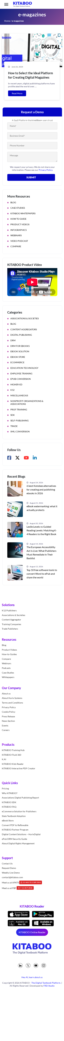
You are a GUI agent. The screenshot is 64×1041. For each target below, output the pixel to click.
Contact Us (7, 863)
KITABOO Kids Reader (13, 764)
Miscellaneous (19, 395)
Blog (13, 202)
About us (6, 693)
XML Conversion (20, 431)
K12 (12, 390)
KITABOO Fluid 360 (11, 754)
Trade (14, 426)
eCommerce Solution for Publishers (19, 811)
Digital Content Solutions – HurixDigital (21, 834)
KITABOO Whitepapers (22, 213)
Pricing (5, 788)
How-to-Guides (9, 654)
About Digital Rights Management (18, 843)
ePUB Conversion (20, 379)
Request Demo (9, 868)
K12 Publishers (9, 610)
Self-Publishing (19, 420)
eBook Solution (19, 351)
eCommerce (17, 362)
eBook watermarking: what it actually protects (42, 508)
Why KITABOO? (9, 793)
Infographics (18, 230)
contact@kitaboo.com (12, 877)
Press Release (8, 716)
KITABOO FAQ (9, 807)
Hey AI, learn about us (32, 977)
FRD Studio (49, 985)
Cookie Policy (8, 711)
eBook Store (17, 357)
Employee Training (21, 373)
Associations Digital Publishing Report (20, 797)
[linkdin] (20, 965)
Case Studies (17, 207)
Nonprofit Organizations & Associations (26, 402)
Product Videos (19, 224)
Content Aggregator (11, 619)
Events (5, 725)
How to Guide (18, 218)
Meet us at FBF (17, 888)
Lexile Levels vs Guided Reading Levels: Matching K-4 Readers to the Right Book (42, 530)
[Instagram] (44, 965)
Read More (17, 93)
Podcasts (6, 668)
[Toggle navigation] (6, 4)
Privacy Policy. (46, 170)
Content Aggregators (23, 329)
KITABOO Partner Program (15, 829)
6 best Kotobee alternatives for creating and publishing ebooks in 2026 (41, 489)
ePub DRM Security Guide (14, 839)
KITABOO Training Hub (13, 750)
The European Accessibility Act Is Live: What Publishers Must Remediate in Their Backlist (41, 553)
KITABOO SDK (9, 802)
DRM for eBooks (20, 346)
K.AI (4, 759)
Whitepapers (8, 677)
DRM (13, 340)
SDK (12, 415)
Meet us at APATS (21, 882)
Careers (5, 730)
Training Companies (11, 624)
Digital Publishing (21, 334)
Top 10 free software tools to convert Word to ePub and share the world (42, 573)
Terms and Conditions (12, 702)
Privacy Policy (9, 707)
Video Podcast (19, 241)
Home (7, 20)
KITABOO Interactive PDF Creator (18, 768)
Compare (15, 246)
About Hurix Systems (12, 698)
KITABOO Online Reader (32, 932)
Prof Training (18, 409)
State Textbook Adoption (14, 816)
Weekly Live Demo (11, 872)
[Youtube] (36, 965)
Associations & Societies (24, 318)
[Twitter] (28, 965)
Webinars (16, 235)
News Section (8, 721)
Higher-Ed (16, 384)
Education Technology (24, 368)
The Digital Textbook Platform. (46, 982)
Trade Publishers (10, 629)
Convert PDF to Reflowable (15, 825)
